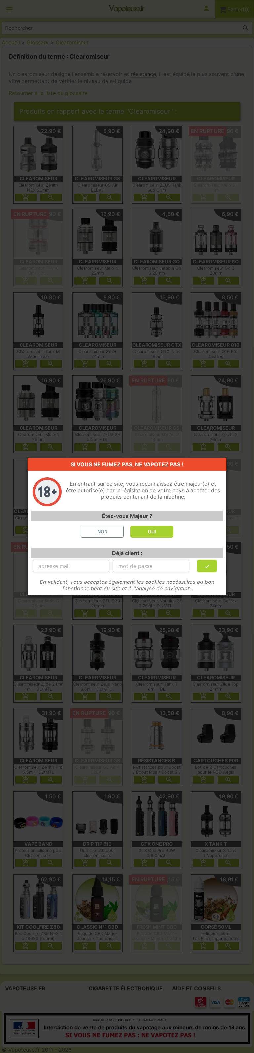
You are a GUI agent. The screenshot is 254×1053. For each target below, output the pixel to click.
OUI (152, 531)
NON (102, 531)
